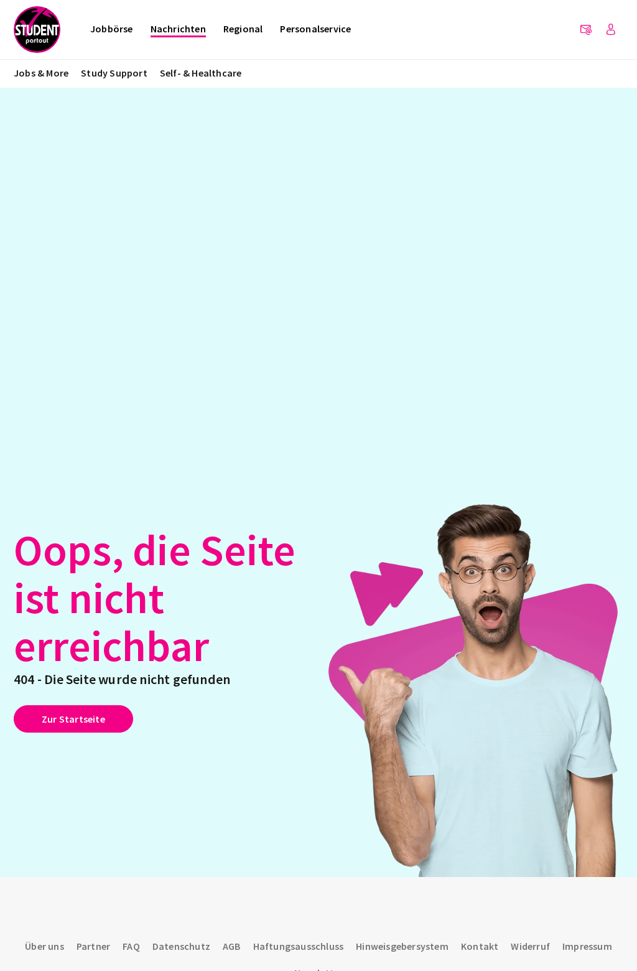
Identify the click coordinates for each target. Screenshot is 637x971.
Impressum (587, 946)
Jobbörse (111, 28)
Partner (93, 946)
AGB (232, 946)
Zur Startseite (73, 719)
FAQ (131, 946)
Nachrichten (178, 28)
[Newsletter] (586, 29)
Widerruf (530, 946)
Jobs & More (41, 73)
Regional (243, 28)
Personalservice (315, 28)
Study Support (114, 73)
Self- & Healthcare (201, 73)
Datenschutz (181, 946)
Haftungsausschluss (298, 946)
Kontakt (479, 946)
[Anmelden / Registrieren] (610, 29)
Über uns (44, 946)
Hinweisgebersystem (402, 946)
